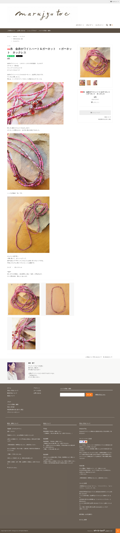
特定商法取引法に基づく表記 (15, 409)
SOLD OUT (96, 112)
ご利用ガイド (11, 30)
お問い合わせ (21, 30)
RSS (8, 407)
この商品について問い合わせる (92, 357)
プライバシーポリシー (13, 412)
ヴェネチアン (16, 41)
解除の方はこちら (100, 394)
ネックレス (22, 36)
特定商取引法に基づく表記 (104, 119)
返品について (108, 117)
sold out (15, 36)
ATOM (12, 407)
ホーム (8, 36)
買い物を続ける (107, 357)
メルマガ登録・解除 (45, 30)
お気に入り (96, 102)
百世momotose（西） (18, 38)
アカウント (115, 1)
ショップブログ (32, 30)
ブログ (9, 402)
